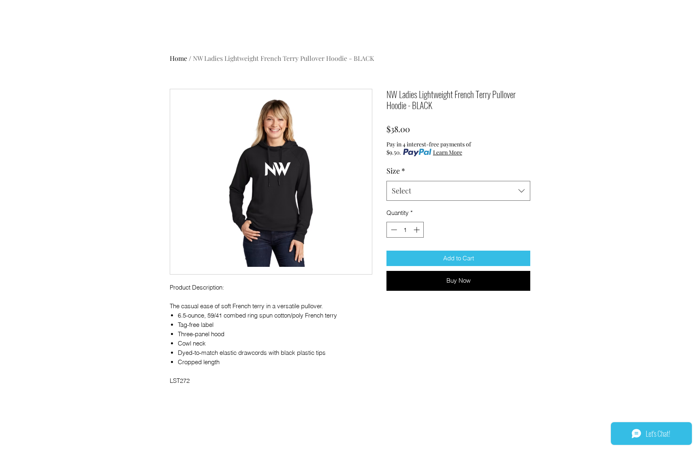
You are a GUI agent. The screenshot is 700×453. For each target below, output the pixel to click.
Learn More (447, 152)
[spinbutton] (405, 229)
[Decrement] (393, 229)
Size (395, 171)
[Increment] (417, 229)
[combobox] (458, 191)
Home (178, 58)
